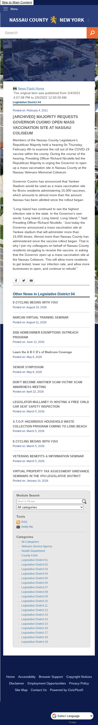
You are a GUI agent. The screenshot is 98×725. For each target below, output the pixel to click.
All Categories (30, 541)
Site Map (21, 690)
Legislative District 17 (34, 632)
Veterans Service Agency (36, 546)
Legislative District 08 (34, 592)
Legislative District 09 (34, 596)
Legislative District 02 (34, 564)
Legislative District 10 (34, 601)
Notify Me (27, 526)
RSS (24, 522)
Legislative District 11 (34, 605)
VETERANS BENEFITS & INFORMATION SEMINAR (48, 456)
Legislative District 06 (34, 582)
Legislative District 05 (34, 578)
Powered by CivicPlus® (66, 690)
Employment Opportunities (47, 683)
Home (10, 677)
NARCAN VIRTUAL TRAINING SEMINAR (40, 317)
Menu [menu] (14, 9)
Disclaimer (16, 683)
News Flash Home (31, 88)
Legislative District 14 (34, 619)
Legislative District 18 (34, 637)
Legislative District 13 (34, 614)
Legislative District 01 (34, 560)
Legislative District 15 (34, 623)
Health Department (33, 551)
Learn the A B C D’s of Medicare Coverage (42, 352)
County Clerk (29, 555)
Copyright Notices (79, 677)
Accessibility (27, 677)
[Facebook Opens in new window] (16, 281)
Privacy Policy (79, 683)
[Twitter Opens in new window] (23, 281)
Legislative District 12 (34, 610)
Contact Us (39, 690)
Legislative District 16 (34, 628)
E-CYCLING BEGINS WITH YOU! (35, 302)
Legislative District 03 (34, 569)
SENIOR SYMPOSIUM (28, 367)
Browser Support (51, 677)
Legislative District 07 (34, 587)
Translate (84, 722)
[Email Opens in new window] (31, 281)
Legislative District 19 (34, 641)
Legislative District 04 (34, 573)
